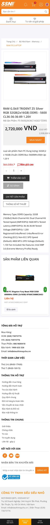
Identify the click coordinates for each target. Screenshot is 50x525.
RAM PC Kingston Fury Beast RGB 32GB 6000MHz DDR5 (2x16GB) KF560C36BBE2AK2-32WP (23, 294)
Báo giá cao (26, 164)
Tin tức (5, 434)
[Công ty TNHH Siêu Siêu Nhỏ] (8, 6)
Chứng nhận (7, 430)
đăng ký (42, 470)
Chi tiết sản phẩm (15, 196)
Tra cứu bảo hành (9, 389)
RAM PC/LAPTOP (13, 45)
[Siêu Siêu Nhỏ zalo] (17, 456)
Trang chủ (10, 41)
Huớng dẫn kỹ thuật (10, 393)
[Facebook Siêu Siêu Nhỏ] (5, 455)
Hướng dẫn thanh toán (12, 385)
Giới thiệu (6, 426)
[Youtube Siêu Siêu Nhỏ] (11, 455)
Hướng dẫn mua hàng (11, 382)
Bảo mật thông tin (10, 412)
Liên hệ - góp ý (8, 441)
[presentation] (4, 289)
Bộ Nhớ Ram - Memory (29, 41)
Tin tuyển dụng (8, 437)
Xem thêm (8, 164)
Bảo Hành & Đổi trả (10, 408)
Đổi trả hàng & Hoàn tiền (13, 401)
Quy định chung (9, 397)
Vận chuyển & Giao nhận (13, 405)
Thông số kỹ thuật (16, 204)
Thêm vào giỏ (18, 178)
